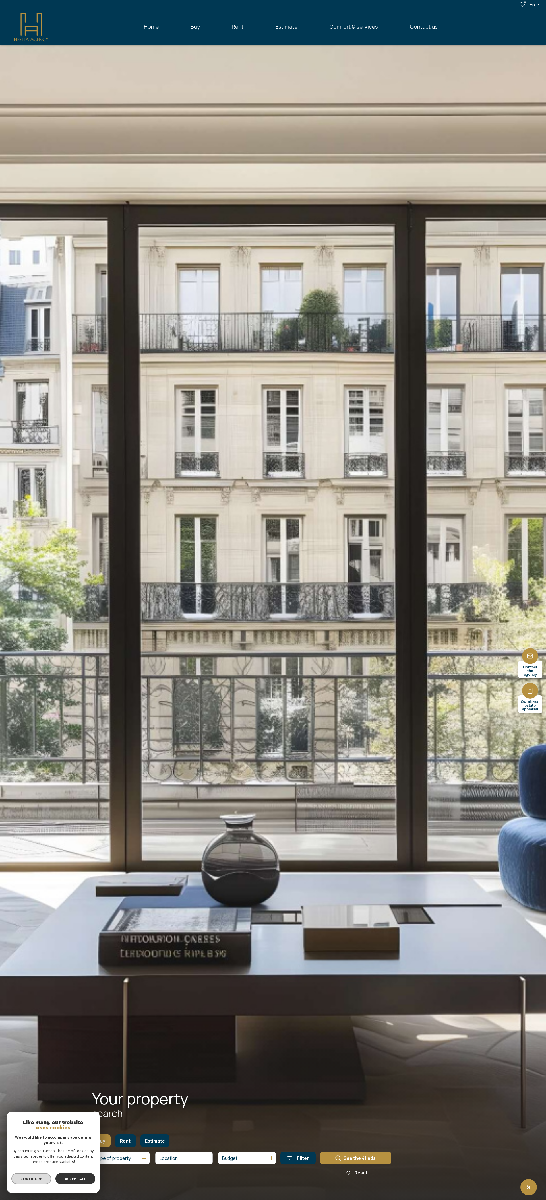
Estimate (155, 1141)
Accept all (75, 1178)
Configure (31, 1178)
